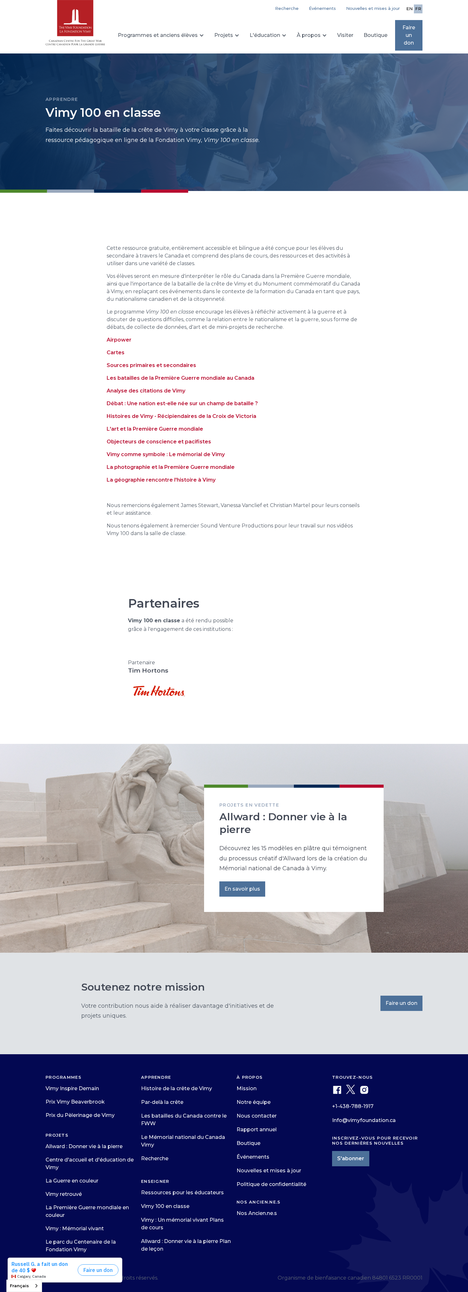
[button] (161, 35)
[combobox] (24, 1286)
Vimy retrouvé (64, 1194)
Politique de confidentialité (271, 1184)
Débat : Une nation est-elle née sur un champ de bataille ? (182, 403)
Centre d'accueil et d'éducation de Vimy (90, 1163)
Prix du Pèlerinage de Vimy (80, 1115)
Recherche (154, 1158)
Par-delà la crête (162, 1102)
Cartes (115, 352)
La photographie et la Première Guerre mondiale (171, 467)
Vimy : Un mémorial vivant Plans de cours (182, 1224)
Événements (322, 8)
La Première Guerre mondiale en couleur (87, 1211)
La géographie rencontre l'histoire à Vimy (161, 480)
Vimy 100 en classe (165, 1206)
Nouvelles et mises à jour (373, 8)
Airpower (119, 340)
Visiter (345, 35)
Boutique (375, 35)
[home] (75, 25)
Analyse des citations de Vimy (146, 391)
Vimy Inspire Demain (72, 1088)
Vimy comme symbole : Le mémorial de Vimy (166, 454)
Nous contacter (257, 1116)
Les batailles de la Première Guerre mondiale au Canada (180, 378)
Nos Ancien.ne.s (257, 1213)
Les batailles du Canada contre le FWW (184, 1119)
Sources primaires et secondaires (151, 365)
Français (19, 1285)
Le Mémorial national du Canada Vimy (183, 1141)
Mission (247, 1088)
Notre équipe (254, 1102)
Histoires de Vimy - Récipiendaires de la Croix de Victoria (181, 416)
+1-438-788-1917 (352, 1106)
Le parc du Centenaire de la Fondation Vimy (81, 1246)
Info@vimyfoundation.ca (364, 1120)
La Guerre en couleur (72, 1181)
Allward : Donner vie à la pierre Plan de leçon (186, 1245)
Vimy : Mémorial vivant (75, 1228)
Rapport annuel (257, 1129)
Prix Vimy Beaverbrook (75, 1102)
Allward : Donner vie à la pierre (84, 1146)
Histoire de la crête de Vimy (176, 1088)
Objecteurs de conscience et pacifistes (159, 442)
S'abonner (350, 1158)
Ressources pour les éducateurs (182, 1193)
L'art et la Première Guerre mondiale (155, 429)
